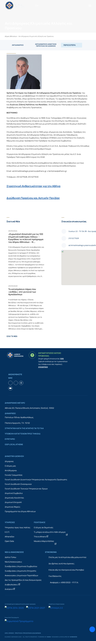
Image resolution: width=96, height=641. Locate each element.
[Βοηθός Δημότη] (92, 629)
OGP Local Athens (14, 444)
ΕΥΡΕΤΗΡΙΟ (10, 439)
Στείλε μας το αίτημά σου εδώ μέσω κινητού (67, 557)
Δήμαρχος (9, 461)
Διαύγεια (9, 589)
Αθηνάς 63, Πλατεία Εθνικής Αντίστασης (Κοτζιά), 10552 (29, 408)
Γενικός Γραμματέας (13, 475)
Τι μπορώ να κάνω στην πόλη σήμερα (49, 532)
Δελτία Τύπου (10, 557)
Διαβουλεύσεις (11, 584)
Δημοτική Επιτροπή (13, 502)
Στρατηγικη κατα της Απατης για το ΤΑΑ (24, 428)
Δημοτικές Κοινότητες (14, 497)
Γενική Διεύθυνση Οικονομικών (18, 484)
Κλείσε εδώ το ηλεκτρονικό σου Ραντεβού (66, 570)
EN (36, 5)
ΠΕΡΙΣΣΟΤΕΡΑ (69, 45)
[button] (90, 6)
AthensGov (9, 536)
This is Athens (40, 536)
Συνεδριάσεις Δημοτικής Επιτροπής (20, 571)
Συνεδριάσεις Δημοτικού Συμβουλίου (21, 566)
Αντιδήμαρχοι (11, 470)
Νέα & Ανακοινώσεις (13, 561)
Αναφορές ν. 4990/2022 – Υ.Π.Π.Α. (64, 582)
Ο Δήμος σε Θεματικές (43, 527)
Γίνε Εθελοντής (55, 576)
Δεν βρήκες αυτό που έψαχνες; (62, 563)
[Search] (41, 5)
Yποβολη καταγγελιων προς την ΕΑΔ (22, 433)
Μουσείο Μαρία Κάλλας (44, 541)
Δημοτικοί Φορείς (12, 507)
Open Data (9, 541)
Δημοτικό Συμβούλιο (14, 493)
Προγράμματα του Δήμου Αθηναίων (20, 511)
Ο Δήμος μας (10, 466)
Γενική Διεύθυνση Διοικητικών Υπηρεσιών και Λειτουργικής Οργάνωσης (36, 479)
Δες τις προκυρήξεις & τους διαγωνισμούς (23, 580)
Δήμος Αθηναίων (11, 36)
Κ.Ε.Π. (7, 532)
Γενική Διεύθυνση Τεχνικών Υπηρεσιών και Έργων (26, 488)
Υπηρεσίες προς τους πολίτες (17, 527)
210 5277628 (73, 238)
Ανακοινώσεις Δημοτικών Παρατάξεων (21, 575)
